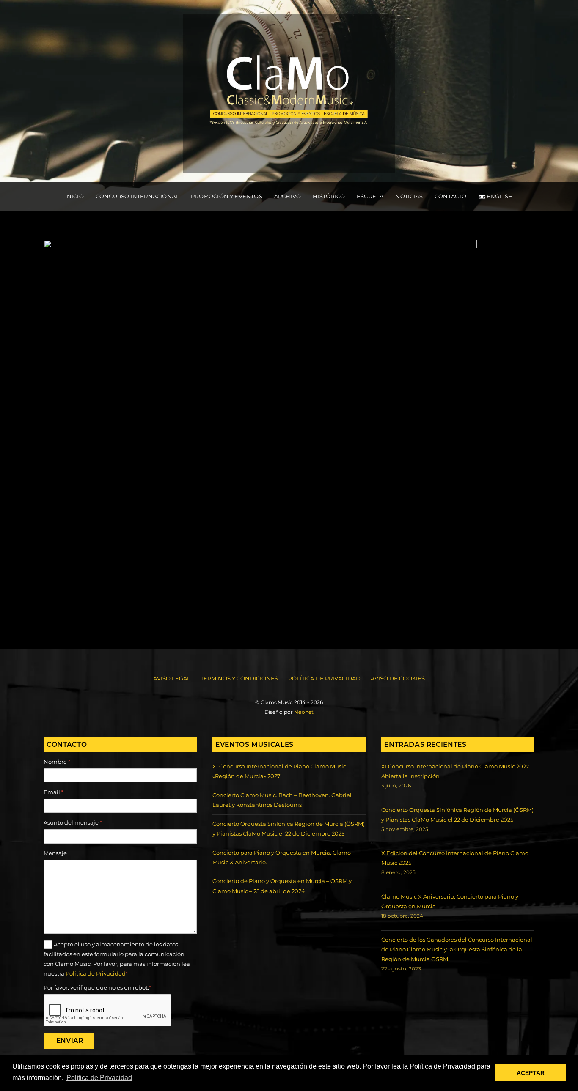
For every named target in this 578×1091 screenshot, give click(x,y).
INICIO (74, 196)
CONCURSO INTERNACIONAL (137, 196)
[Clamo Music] (289, 164)
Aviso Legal (171, 678)
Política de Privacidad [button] (99, 1077)
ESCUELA (370, 196)
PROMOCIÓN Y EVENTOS (226, 196)
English (499, 196)
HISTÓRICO (329, 196)
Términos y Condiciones (239, 678)
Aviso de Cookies (398, 678)
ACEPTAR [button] (531, 1072)
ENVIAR (69, 1040)
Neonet (304, 712)
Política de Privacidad (324, 678)
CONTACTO (451, 196)
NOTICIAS (409, 196)
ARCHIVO (287, 196)
